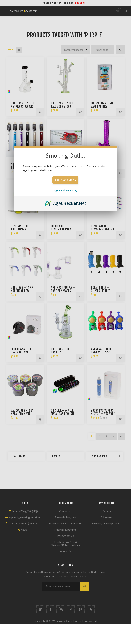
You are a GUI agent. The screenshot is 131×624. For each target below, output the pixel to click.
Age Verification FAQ (65, 190)
